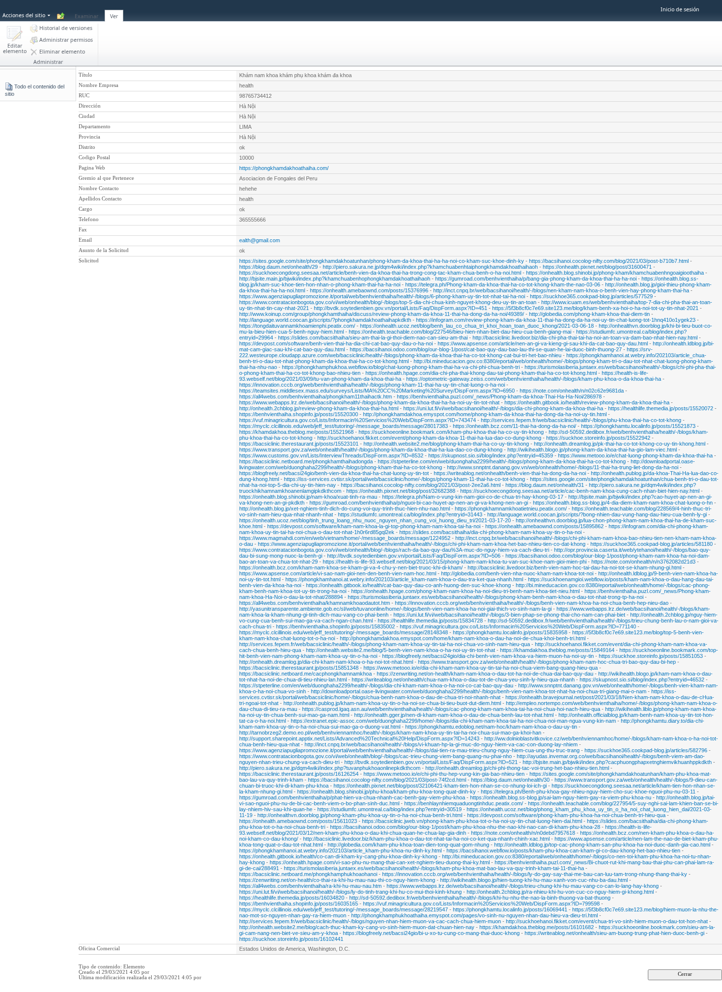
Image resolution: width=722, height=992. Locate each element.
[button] (15, 40)
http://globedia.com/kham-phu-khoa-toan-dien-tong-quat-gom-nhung (408, 845)
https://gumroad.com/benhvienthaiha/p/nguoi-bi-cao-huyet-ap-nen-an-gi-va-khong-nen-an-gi (418, 503)
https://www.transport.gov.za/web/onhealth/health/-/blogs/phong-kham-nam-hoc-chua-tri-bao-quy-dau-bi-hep (547, 662)
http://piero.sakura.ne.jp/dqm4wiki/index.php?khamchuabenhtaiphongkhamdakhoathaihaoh (430, 267)
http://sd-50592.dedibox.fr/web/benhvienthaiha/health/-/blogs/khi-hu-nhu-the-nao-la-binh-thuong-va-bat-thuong (480, 898)
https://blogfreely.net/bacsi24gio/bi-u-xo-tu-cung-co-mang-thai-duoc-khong (431, 933)
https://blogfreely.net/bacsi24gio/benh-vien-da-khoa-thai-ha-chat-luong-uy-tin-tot (334, 473)
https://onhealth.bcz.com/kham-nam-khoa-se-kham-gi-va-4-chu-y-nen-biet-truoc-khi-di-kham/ (351, 567)
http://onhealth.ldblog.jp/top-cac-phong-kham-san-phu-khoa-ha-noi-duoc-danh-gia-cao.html (602, 845)
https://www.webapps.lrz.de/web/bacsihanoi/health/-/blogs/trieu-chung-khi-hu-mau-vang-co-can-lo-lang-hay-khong (523, 886)
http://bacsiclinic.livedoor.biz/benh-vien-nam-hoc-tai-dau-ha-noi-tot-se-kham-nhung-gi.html (574, 567)
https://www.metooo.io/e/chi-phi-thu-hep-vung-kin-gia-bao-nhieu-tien (444, 774)
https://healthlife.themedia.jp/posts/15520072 (660, 408)
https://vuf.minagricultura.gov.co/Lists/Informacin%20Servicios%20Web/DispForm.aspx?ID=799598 (481, 904)
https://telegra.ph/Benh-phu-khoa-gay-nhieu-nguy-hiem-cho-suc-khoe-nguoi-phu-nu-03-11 (588, 791)
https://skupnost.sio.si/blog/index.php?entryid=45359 (490, 455)
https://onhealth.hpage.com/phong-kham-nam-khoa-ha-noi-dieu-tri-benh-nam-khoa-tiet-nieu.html (465, 591)
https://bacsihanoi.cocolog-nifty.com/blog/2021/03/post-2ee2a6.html (420, 485)
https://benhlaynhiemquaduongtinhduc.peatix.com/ (463, 803)
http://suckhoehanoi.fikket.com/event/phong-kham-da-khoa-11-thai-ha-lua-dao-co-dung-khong (429, 438)
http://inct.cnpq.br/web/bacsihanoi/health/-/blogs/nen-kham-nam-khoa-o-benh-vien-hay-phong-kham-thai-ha (561, 290)
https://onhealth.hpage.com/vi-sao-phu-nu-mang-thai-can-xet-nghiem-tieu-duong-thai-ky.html (380, 862)
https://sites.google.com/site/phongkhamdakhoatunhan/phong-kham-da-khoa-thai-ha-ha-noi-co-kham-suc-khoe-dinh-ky (381, 261)
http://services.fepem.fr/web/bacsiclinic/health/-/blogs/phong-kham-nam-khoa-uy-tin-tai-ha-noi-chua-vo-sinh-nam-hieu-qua (384, 644)
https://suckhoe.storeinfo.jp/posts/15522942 (598, 438)
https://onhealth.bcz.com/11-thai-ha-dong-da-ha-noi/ (514, 426)
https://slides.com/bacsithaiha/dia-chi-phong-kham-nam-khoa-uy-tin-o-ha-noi (490, 532)
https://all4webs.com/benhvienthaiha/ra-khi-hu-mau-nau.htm (310, 886)
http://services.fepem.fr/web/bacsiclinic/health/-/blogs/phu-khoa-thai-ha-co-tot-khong (581, 420)
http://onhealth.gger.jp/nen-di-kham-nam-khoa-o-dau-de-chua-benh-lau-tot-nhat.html (454, 715)
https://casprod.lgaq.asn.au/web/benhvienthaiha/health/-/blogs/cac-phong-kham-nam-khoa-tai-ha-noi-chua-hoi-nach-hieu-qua (451, 709)
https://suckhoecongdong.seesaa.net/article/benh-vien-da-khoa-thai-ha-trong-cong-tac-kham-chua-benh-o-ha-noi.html (380, 273)
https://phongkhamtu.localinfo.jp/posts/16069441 (510, 909)
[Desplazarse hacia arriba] (61, 16)
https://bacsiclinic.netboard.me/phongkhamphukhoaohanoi (308, 874)
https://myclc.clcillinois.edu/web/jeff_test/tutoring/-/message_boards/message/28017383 (343, 426)
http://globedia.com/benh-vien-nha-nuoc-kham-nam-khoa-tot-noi (517, 573)
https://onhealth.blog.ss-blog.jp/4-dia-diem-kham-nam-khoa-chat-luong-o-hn (623, 503)
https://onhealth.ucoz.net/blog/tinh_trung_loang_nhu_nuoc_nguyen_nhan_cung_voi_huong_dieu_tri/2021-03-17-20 (375, 520)
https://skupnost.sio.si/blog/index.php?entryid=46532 (642, 679)
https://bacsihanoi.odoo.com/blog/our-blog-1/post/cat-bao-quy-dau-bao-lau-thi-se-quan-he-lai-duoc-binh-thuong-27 (486, 349)
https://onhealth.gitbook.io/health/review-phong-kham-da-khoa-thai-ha (586, 402)
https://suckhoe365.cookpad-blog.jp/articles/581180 (651, 544)
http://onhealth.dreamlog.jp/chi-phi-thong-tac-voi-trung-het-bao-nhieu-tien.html (517, 768)
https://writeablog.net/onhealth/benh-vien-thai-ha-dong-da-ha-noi (510, 473)
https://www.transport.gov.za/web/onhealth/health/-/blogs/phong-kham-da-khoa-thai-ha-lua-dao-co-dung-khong (370, 450)
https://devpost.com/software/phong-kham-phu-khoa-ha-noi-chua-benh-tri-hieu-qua (566, 815)
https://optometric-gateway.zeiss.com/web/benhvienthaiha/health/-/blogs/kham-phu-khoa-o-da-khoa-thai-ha (533, 379)
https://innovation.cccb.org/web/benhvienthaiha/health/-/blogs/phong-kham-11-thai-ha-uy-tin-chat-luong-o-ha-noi (372, 385)
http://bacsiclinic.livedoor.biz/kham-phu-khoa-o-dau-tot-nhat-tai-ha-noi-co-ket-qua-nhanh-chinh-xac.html (426, 839)
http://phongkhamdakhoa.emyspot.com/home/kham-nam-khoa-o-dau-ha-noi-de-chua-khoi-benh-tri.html (462, 638)
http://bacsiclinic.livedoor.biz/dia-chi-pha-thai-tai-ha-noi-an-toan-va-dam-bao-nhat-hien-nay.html (584, 337)
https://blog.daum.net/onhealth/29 (278, 267)
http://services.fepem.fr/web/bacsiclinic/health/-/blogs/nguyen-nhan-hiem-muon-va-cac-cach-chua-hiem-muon (370, 921)
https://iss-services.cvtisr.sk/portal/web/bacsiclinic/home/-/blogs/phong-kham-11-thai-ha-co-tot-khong (404, 479)
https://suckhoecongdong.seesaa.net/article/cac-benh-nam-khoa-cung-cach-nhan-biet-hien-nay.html (579, 491)
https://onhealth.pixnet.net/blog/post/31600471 (597, 267)
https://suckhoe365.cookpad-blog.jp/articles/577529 (591, 296)
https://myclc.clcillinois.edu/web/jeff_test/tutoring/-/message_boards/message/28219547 (343, 909)
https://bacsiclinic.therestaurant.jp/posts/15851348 (299, 668)
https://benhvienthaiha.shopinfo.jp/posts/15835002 (335, 626)
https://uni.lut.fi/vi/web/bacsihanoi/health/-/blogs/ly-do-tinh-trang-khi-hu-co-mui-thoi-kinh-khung (350, 892)
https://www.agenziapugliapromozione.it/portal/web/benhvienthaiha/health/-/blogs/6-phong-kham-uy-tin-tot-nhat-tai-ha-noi (382, 296)
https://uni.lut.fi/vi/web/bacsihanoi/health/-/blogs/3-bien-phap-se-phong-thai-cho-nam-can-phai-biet (509, 615)
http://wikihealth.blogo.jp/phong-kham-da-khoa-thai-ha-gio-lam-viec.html (592, 450)
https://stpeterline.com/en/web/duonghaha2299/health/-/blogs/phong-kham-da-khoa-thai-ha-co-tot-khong (502, 461)
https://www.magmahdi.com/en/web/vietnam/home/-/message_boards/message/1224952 (344, 538)
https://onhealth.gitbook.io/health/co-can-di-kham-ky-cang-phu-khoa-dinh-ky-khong (338, 856)
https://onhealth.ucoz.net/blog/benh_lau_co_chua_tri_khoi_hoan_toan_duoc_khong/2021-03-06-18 (477, 326)
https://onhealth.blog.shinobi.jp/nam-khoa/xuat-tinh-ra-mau (308, 497)
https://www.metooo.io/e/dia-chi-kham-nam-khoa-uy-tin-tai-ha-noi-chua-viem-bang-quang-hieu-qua (480, 668)
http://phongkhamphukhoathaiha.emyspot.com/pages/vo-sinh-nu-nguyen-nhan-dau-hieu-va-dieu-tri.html (474, 915)
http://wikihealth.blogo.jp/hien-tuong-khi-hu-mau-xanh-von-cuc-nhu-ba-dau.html (534, 880)
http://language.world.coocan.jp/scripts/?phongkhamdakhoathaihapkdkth (325, 320)
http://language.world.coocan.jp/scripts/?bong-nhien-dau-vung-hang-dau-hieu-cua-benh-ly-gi (597, 514)
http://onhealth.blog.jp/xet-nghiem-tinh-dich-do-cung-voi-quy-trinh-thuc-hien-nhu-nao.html (344, 508)
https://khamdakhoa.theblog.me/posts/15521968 (296, 432)
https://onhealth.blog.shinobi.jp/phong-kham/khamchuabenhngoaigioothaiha (615, 273)
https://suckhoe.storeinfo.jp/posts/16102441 (291, 939)
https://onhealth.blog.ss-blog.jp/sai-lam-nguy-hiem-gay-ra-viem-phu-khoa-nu (560, 797)
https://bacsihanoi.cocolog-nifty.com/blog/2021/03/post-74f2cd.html (387, 780)
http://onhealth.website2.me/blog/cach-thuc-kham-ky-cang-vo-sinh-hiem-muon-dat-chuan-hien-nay (356, 927)
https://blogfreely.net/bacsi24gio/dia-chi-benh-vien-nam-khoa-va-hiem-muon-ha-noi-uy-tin (488, 656)
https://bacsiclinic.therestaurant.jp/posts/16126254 (299, 774)
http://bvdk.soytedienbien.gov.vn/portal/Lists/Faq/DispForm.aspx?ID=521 (431, 762)
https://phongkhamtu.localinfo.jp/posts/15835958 (510, 632)
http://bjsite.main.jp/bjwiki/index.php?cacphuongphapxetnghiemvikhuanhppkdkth (617, 762)
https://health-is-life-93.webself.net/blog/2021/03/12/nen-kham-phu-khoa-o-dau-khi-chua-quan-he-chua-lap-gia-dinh (445, 830)
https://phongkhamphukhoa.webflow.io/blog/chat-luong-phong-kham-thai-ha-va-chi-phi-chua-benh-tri (401, 367)
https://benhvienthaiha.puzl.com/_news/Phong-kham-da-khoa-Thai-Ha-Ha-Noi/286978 (499, 396)
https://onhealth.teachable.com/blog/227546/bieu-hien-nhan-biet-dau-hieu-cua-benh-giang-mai (460, 332)
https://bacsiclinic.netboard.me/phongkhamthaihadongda (306, 461)
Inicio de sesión (680, 9)
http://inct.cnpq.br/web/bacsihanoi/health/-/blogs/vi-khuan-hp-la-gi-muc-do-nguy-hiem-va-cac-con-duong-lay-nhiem (441, 744)
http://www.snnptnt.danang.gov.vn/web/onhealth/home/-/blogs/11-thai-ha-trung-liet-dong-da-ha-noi (562, 467)
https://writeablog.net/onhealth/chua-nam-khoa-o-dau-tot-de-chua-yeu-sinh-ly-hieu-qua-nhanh (463, 679)
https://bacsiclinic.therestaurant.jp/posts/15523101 (299, 444)
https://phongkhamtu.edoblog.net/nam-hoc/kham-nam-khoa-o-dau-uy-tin (491, 727)
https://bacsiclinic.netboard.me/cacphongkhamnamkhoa (305, 674)
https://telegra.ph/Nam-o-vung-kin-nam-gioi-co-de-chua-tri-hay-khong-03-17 (472, 497)
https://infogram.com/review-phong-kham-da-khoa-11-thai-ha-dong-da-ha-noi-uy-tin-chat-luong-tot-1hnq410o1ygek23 (555, 320)
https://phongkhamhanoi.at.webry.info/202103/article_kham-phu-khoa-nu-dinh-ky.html (340, 850)
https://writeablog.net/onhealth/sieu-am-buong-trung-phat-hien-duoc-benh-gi (614, 933)
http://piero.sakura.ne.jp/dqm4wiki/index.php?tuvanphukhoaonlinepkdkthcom (329, 768)
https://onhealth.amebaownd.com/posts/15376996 (369, 290)
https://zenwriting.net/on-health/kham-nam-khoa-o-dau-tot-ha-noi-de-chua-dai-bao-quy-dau (485, 674)
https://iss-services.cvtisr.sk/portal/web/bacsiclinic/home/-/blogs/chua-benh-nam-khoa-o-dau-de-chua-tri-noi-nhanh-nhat (457, 694)
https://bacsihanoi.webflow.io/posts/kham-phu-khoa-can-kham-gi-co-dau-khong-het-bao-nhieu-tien (563, 850)
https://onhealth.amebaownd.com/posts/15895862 (544, 526)
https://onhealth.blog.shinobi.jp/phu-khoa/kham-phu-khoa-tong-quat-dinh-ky (386, 791)
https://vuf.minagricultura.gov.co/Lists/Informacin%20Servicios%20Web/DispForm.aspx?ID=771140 (518, 626)
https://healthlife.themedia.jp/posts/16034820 (291, 898)
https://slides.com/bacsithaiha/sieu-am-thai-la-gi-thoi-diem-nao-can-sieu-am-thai (373, 337)
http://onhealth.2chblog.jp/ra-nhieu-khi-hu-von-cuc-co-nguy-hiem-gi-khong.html (560, 892)
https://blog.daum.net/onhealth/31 (544, 485)
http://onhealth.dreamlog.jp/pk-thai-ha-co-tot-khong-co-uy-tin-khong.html (619, 444)
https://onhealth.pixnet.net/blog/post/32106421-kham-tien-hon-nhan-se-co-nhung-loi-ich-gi (440, 786)
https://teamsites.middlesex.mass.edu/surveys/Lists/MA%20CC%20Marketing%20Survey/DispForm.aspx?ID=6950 (377, 391)
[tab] (86, 10)
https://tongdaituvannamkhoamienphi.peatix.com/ (297, 326)
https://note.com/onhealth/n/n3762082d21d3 (643, 562)
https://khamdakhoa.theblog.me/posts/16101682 (536, 927)
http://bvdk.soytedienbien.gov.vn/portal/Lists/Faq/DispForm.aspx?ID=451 (400, 308)
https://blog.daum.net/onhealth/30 (510, 780)
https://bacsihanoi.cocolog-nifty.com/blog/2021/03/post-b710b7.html (609, 261)
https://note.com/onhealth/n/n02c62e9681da (572, 391)
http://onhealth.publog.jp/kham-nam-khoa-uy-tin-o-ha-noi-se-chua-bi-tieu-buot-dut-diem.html (392, 703)
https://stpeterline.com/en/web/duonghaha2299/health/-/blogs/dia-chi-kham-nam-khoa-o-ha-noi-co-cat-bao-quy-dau (376, 685)
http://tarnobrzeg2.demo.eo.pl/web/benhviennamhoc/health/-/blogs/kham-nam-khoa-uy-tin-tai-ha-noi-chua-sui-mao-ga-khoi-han (390, 733)
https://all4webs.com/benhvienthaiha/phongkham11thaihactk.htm (315, 396)
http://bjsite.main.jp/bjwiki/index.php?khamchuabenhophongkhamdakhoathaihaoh (334, 279)
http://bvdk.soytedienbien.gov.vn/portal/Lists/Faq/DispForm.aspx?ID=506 (413, 556)
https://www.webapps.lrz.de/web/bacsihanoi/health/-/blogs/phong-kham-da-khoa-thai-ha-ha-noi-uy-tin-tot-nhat (369, 402)
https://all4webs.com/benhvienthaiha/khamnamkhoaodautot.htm (314, 603)
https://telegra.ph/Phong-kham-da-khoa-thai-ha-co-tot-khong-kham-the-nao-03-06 (502, 284)
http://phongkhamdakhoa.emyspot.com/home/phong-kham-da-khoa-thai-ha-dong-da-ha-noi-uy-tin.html (485, 414)
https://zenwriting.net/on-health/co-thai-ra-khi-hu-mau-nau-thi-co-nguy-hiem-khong (337, 880)
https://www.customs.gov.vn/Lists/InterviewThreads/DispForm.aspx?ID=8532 (331, 455)
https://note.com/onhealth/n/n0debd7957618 (523, 833)
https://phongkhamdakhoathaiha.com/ (284, 168)
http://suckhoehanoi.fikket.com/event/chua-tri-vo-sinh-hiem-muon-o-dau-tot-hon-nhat (607, 921)
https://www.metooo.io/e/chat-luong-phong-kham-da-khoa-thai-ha (635, 455)
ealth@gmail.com (259, 240)
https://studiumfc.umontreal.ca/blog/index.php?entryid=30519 (389, 809)
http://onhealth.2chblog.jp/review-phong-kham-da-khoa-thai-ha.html (318, 408)
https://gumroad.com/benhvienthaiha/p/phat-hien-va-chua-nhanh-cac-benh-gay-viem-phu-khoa (352, 797)
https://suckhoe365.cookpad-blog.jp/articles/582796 (645, 750)
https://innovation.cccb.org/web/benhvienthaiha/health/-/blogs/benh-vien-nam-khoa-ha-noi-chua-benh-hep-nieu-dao (531, 603)
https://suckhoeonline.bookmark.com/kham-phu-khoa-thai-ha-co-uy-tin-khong (451, 432)
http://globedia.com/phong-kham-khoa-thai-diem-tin (589, 314)
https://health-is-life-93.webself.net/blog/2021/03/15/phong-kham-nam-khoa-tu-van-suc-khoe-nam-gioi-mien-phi (454, 562)
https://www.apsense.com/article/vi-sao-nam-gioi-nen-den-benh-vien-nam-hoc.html (337, 573)
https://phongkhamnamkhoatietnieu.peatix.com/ (511, 508)
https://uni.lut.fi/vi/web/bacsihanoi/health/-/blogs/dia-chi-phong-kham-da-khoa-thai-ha (503, 408)
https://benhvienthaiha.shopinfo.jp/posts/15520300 (298, 414)
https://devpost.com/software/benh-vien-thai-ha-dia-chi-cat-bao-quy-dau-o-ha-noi (336, 343)
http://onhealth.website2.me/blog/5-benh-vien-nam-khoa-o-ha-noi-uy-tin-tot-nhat (400, 650)
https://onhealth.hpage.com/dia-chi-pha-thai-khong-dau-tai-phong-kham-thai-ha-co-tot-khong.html (481, 373)
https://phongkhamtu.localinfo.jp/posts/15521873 (638, 426)
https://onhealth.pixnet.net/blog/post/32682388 (400, 491)
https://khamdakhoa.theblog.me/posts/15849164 (557, 650)
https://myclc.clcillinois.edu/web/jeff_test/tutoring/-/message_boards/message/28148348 (343, 632)
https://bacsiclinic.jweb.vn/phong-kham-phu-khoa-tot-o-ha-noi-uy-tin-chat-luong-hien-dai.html (472, 821)
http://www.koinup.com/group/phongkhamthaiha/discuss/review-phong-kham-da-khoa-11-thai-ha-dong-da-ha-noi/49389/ (381, 314)
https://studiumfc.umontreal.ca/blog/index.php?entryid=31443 (410, 514)
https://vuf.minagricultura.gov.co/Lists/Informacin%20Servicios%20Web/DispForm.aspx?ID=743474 (357, 420)
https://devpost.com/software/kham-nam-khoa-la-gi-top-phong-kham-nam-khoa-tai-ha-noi (373, 526)
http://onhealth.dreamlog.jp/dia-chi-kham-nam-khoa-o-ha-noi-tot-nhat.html (326, 662)
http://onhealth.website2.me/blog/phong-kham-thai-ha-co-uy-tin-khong (446, 444)
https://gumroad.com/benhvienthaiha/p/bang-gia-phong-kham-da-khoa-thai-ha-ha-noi (536, 279)
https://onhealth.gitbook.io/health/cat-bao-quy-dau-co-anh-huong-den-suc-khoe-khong (408, 585)
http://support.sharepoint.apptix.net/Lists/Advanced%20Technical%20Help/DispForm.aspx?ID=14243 (359, 738)
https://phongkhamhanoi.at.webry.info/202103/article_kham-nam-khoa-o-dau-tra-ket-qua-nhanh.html (404, 579)
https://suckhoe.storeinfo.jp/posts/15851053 (651, 656)
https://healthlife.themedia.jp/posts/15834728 (430, 621)
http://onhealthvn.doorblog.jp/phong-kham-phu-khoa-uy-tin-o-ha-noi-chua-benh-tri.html (359, 815)
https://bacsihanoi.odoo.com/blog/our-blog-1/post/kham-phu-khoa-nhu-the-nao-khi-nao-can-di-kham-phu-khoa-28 (465, 827)
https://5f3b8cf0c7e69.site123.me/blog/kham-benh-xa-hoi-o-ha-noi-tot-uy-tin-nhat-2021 (595, 308)
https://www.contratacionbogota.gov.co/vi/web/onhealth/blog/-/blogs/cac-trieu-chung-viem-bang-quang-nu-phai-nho (375, 756)
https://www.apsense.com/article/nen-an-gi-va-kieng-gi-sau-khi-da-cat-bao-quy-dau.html (543, 343)
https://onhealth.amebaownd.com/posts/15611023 (298, 821)
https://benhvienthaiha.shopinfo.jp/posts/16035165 (298, 904)
